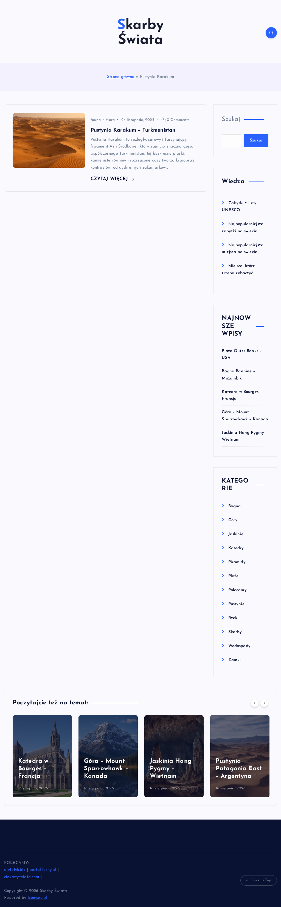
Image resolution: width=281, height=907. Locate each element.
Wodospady (239, 646)
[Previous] (255, 703)
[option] (42, 756)
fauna (96, 120)
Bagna (234, 506)
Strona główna (120, 77)
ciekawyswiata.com (21, 877)
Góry (232, 520)
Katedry (236, 548)
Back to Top (261, 880)
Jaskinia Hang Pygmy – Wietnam (105, 769)
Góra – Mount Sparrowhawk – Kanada (40, 769)
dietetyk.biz (15, 870)
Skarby (235, 632)
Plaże (233, 576)
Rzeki (233, 618)
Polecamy (237, 590)
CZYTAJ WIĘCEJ (110, 179)
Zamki (234, 660)
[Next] (264, 703)
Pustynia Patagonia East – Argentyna (173, 769)
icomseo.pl (37, 898)
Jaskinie (235, 534)
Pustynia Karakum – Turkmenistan (133, 130)
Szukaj (231, 119)
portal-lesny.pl (42, 870)
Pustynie (236, 604)
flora (110, 120)
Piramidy (236, 562)
